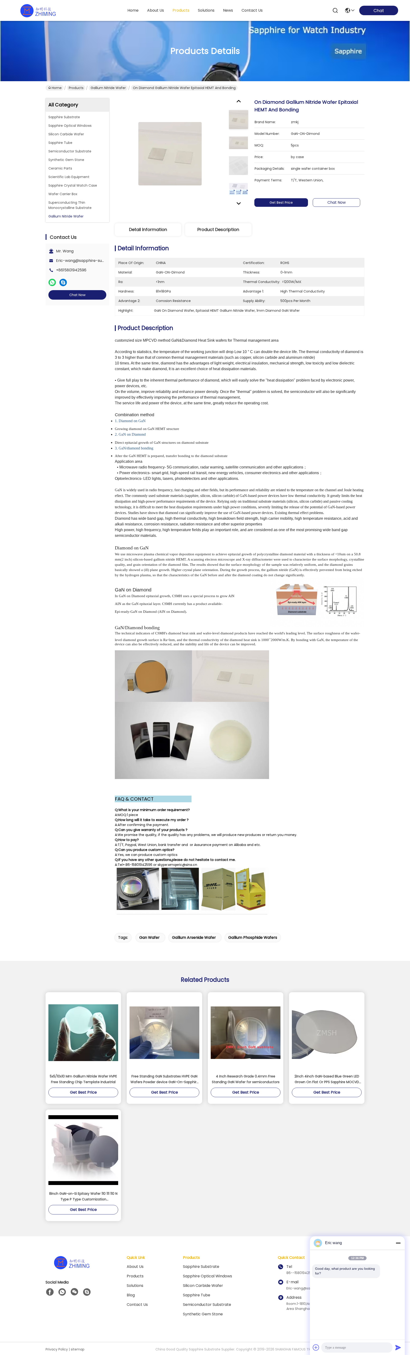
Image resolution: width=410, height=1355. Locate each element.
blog (131, 1295)
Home (133, 10)
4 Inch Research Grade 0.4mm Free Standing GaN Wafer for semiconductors (246, 1079)
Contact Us (137, 1304)
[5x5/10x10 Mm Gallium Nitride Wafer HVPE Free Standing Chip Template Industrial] (83, 1032)
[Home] (72, 1268)
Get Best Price (281, 202)
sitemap (77, 1349)
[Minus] (398, 1243)
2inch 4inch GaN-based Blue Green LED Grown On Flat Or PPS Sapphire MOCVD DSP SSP (326, 1079)
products (180, 10)
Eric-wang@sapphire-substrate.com (90, 260)
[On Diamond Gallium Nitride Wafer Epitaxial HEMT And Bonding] (170, 154)
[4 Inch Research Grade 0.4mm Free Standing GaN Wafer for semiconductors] (245, 1032)
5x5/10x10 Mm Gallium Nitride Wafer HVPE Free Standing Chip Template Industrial (83, 1079)
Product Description (218, 229)
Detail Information (148, 229)
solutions (206, 10)
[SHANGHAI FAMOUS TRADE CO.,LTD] (38, 10)
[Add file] (316, 1347)
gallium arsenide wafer (194, 937)
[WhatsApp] (52, 282)
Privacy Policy (57, 1349)
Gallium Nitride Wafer (108, 87)
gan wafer (149, 937)
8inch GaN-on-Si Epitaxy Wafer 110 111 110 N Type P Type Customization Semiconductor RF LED (83, 1196)
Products (76, 87)
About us (135, 1266)
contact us (252, 10)
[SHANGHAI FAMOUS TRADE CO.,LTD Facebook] (50, 1292)
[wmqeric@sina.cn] (87, 1292)
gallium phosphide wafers (252, 937)
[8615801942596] (62, 1292)
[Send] (398, 1347)
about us (155, 10)
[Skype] (63, 282)
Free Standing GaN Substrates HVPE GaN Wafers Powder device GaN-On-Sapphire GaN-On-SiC (164, 1079)
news (228, 10)
